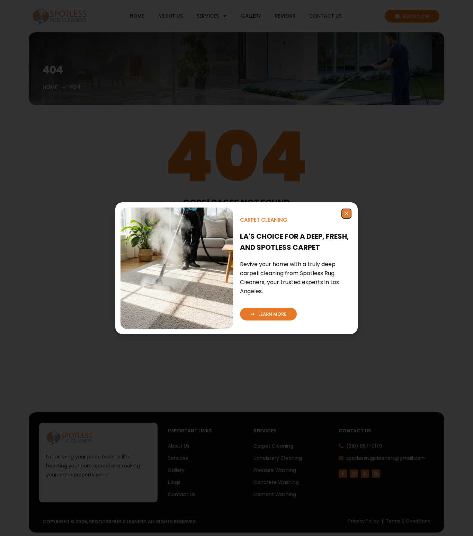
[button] (346, 213)
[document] (236, 268)
